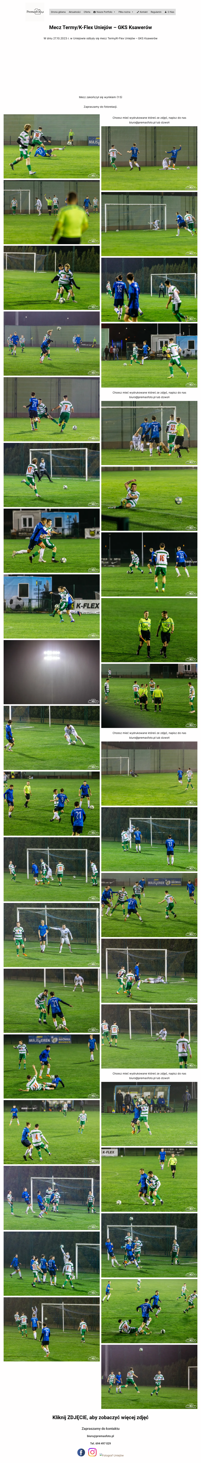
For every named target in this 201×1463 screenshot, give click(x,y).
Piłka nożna (124, 12)
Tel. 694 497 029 (100, 1443)
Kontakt (144, 12)
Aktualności (75, 12)
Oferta (87, 12)
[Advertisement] (100, 68)
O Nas (171, 12)
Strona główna (58, 12)
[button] (52, 146)
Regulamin (156, 12)
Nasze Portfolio (104, 12)
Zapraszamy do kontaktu (101, 1429)
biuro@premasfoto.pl (100, 1436)
